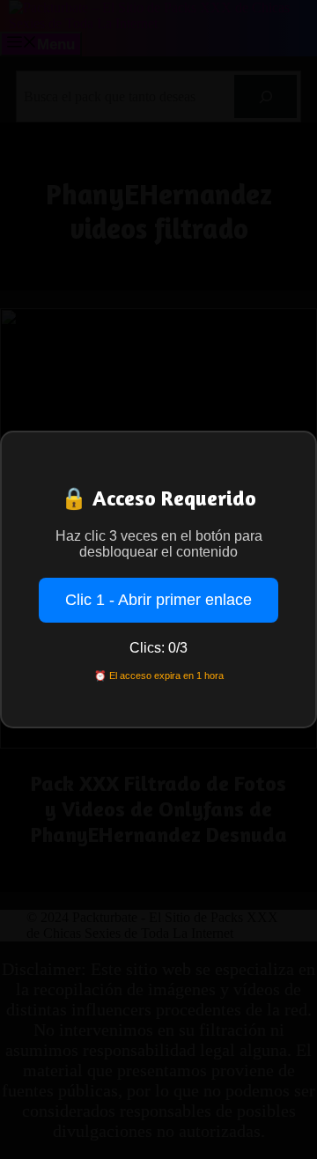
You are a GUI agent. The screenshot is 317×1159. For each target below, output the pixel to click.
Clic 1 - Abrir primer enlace (158, 600)
